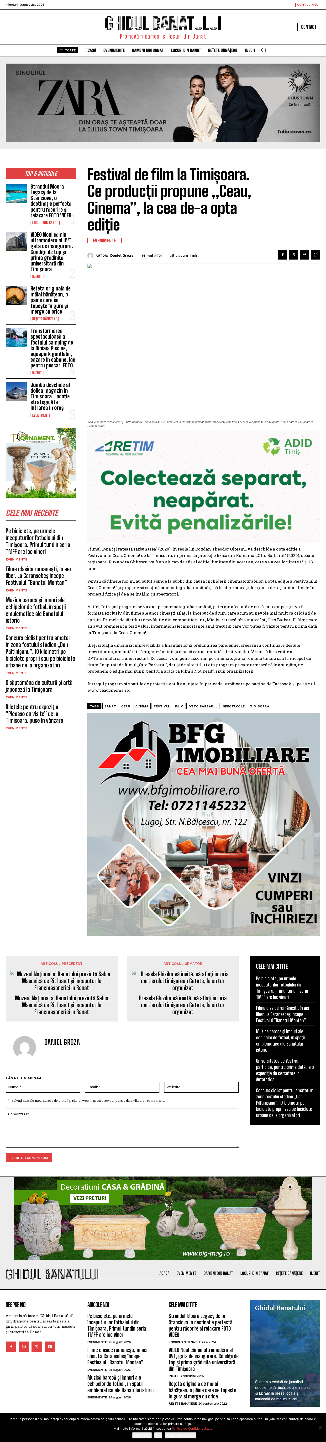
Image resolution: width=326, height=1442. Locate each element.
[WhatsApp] (315, 255)
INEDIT (37, 276)
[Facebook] (282, 255)
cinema (141, 706)
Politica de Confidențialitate (192, 1428)
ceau (125, 706)
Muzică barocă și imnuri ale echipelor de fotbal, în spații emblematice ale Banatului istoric (36, 610)
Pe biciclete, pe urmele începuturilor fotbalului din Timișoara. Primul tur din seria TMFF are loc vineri (38, 541)
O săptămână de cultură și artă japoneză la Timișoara (39, 686)
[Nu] (320, 1427)
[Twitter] (293, 255)
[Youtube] (50, 1347)
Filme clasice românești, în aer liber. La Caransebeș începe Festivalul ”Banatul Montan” (38, 576)
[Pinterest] (304, 255)
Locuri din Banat (45, 223)
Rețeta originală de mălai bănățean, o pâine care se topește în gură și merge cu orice (51, 300)
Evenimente (41, 415)
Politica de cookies (180, 1435)
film (179, 706)
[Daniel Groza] (91, 256)
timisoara (259, 706)
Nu (158, 1435)
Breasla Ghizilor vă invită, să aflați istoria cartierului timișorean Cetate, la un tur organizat (183, 1005)
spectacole (234, 706)
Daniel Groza (121, 255)
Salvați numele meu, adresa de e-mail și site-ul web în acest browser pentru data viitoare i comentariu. (88, 1100)
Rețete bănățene (44, 319)
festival (162, 706)
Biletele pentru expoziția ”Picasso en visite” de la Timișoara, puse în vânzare (34, 713)
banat (110, 706)
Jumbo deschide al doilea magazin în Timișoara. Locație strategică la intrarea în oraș (50, 396)
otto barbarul (203, 706)
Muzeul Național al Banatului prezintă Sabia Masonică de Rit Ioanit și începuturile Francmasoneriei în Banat (61, 1005)
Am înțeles (142, 1435)
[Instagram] (24, 1347)
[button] (263, 50)
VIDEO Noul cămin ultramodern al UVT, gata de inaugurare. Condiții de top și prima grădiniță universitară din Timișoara (52, 251)
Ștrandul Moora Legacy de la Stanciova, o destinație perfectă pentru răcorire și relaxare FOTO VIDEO (51, 201)
